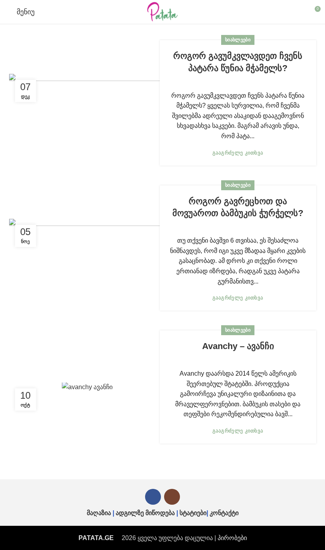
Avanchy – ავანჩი (238, 346)
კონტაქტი (224, 512)
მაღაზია (99, 512)
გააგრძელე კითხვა (238, 152)
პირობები (232, 538)
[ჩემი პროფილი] (300, 12)
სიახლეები (237, 39)
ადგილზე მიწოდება (145, 512)
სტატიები (193, 512)
